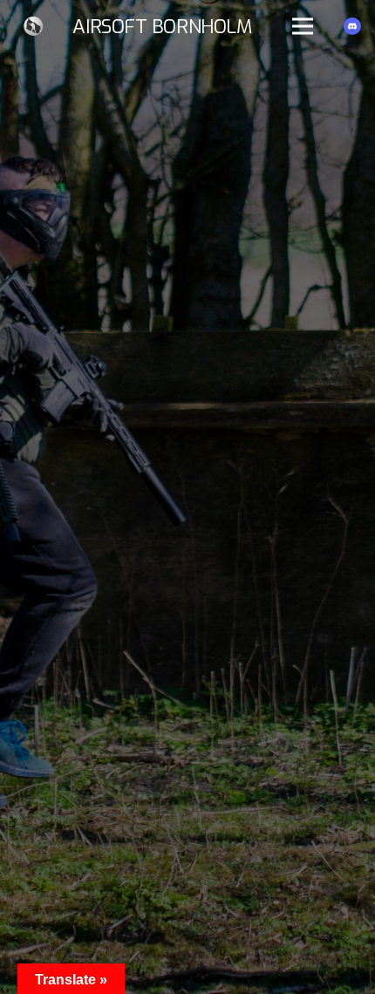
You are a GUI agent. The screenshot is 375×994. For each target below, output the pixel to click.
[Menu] (302, 26)
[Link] (33, 26)
